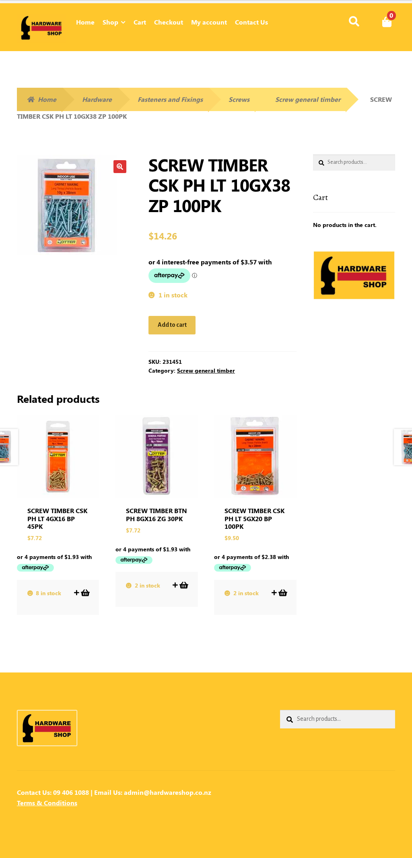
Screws (239, 99)
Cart (140, 22)
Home (85, 22)
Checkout (168, 22)
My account (209, 22)
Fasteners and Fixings (170, 99)
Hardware (97, 99)
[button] (119, 166)
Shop (110, 22)
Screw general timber (307, 99)
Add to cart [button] (85, 592)
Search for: (353, 21)
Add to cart (172, 325)
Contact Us (251, 22)
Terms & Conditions (47, 802)
